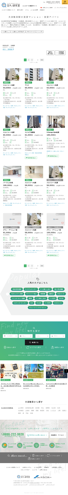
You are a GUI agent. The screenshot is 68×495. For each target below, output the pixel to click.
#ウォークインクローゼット (37, 307)
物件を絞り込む (50, 52)
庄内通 (37, 408)
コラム (27, 10)
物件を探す (20, 10)
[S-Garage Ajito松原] (56, 137)
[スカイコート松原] (12, 88)
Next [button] (66, 371)
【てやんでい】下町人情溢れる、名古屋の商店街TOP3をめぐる (11, 386)
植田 (19, 413)
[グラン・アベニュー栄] (12, 234)
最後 (42, 60)
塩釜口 (64, 410)
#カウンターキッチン (20, 303)
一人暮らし (5, 31)
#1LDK (39, 303)
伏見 (58, 408)
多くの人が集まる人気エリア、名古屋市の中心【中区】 (33, 385)
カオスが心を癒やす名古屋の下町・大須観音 (56, 385)
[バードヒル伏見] (12, 186)
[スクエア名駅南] (34, 137)
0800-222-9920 (34, 482)
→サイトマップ (50, 484)
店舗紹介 (42, 10)
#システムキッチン (10, 107)
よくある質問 (34, 10)
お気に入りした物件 (48, 7)
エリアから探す (55, 455)
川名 (47, 410)
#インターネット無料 (8, 105)
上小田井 (21, 408)
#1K (31, 303)
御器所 (42, 410)
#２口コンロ (58, 303)
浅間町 (48, 408)
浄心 (42, 408)
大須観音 (21, 410)
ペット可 (39, 31)
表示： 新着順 (8, 49)
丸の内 (54, 408)
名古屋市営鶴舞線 (7, 408)
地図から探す (35, 459)
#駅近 (30, 298)
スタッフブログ (25, 469)
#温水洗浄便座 (38, 153)
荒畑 (37, 410)
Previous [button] (2, 371)
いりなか (53, 410)
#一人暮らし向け (55, 151)
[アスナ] (34, 88)
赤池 (31, 413)
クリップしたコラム (62, 7)
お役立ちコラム (27, 467)
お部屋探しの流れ (57, 467)
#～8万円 (52, 298)
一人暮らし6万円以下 (17, 31)
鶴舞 (32, 410)
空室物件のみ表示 (61, 52)
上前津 (27, 410)
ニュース (34, 469)
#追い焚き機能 (58, 289)
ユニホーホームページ (19, 484)
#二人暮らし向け (41, 298)
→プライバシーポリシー (36, 484)
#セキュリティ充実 (29, 153)
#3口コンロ (60, 293)
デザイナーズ (31, 31)
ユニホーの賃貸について (8, 10)
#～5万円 (48, 303)
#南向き (27, 154)
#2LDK (61, 298)
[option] (11, 378)
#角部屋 (48, 151)
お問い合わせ (43, 469)
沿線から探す (39, 455)
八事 (59, 410)
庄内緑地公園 (29, 408)
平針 (27, 413)
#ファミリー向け (31, 293)
